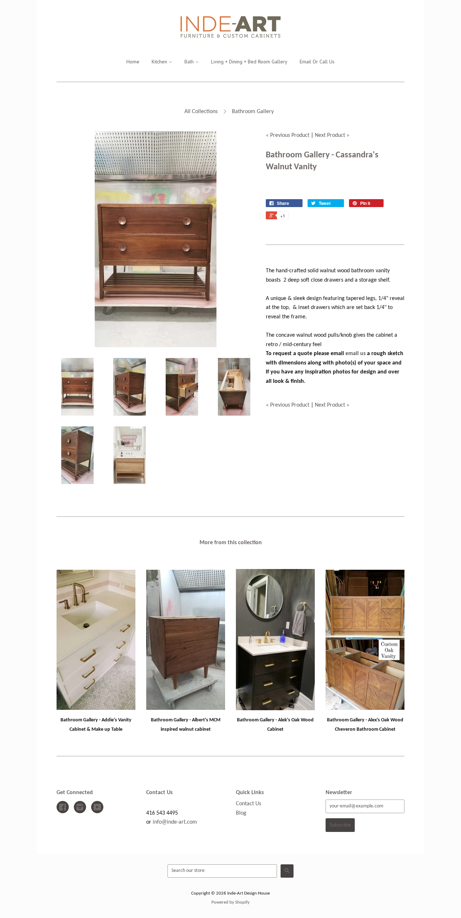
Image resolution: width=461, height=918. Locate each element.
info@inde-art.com (175, 822)
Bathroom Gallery (253, 112)
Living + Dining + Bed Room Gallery (249, 61)
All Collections (201, 112)
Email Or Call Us (317, 61)
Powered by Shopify (230, 902)
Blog (241, 813)
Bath (189, 61)
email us (355, 354)
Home (132, 61)
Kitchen (160, 61)
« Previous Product (287, 135)
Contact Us (248, 804)
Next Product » (332, 135)
